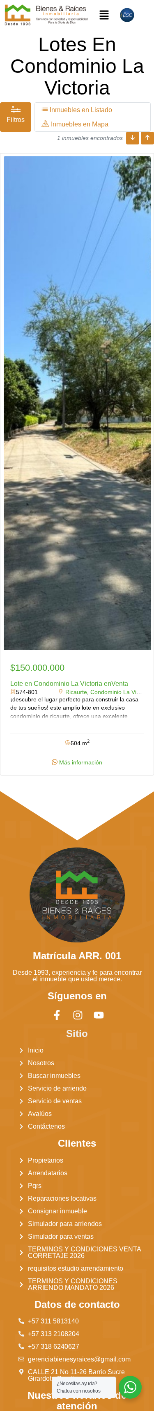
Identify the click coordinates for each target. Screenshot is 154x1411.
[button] (104, 15)
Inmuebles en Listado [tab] (80, 109)
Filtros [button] (16, 119)
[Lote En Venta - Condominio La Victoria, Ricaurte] (77, 403)
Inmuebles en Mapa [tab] (78, 124)
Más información (79, 762)
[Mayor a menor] (147, 138)
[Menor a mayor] (132, 138)
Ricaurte (76, 692)
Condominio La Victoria (120, 692)
